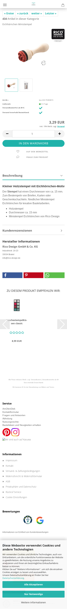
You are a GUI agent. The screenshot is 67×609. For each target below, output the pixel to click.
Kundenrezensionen (17, 230)
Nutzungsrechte (10, 421)
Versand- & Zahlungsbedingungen (23, 470)
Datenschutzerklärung (13, 578)
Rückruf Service (13, 492)
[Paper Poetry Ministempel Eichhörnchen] (33, 53)
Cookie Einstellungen (16, 497)
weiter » (36, 13)
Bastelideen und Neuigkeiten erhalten (21, 425)
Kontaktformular (10, 412)
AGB (8, 481)
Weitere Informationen (33, 602)
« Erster (9, 13)
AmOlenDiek (8, 408)
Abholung (7, 418)
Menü (5, 5)
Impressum (11, 460)
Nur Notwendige (33, 594)
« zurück (22, 13)
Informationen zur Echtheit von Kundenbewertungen (25, 532)
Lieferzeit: (6, 104)
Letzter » (50, 13)
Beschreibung (12, 175)
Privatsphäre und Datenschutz (21, 486)
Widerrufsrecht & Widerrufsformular (24, 476)
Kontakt (9, 465)
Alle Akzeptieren (33, 584)
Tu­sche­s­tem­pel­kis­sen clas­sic (16, 322)
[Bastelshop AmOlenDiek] (33, 4)
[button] (7, 133)
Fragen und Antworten (13, 415)
